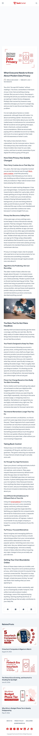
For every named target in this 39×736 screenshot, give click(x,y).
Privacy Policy (19, 720)
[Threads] (18, 729)
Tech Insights (8, 81)
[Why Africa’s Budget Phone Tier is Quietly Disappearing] (19, 695)
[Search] (36, 3)
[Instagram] (14, 729)
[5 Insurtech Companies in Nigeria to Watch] (19, 636)
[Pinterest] (32, 729)
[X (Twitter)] (16, 609)
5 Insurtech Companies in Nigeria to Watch (16, 649)
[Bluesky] (21, 729)
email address (16, 502)
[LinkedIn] (31, 609)
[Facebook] (8, 609)
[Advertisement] (19, 26)
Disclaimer (29, 720)
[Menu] (3, 3)
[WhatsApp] (23, 609)
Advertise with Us (19, 723)
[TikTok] (28, 729)
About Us (9, 720)
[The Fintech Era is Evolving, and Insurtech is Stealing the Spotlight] (19, 665)
